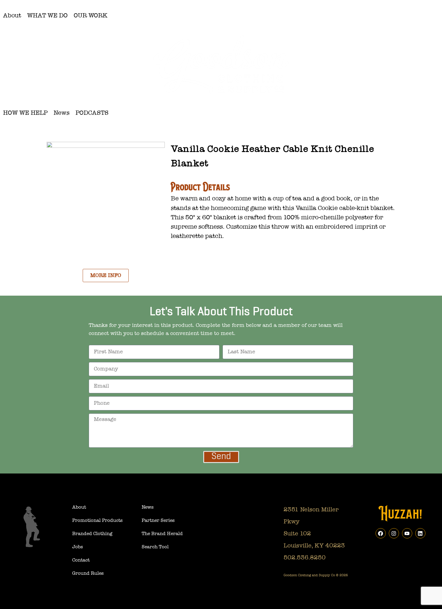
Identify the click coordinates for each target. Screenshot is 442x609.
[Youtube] (407, 533)
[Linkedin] (420, 533)
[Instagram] (394, 533)
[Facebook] (381, 533)
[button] (12, 15)
